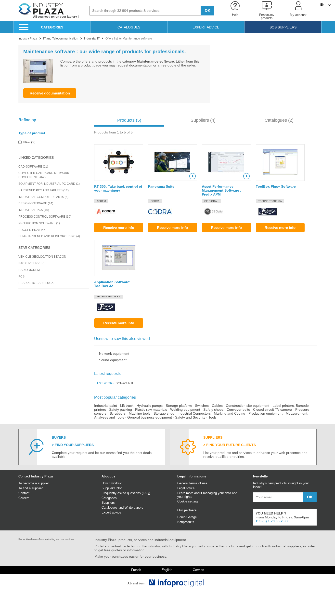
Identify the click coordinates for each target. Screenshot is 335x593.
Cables (217, 406)
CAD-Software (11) (33, 166)
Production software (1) (39, 223)
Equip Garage (187, 517)
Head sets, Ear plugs (35, 283)
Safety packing (120, 409)
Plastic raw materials (151, 409)
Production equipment (265, 413)
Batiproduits (185, 522)
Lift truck (126, 406)
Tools (212, 417)
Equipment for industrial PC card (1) (49, 183)
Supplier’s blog (112, 488)
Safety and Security (190, 417)
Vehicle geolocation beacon (42, 256)
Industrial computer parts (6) (43, 197)
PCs (21, 276)
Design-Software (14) (35, 203)
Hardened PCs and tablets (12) (43, 190)
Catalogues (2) (279, 120)
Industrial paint (105, 406)
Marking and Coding (229, 413)
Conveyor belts (238, 409)
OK (207, 10)
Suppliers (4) (203, 120)
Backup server (31, 263)
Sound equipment (113, 360)
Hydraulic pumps (150, 406)
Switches (202, 406)
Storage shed (164, 413)
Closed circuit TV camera (272, 409)
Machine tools (139, 413)
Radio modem (29, 270)
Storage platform (179, 406)
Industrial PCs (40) (33, 210)
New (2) (29, 142)
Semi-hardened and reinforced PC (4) (49, 236)
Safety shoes (213, 409)
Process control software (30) (44, 216)
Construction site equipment (247, 406)
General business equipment (149, 417)
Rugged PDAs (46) (32, 230)
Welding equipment (185, 409)
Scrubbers (118, 413)
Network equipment (114, 354)
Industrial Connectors (194, 413)
